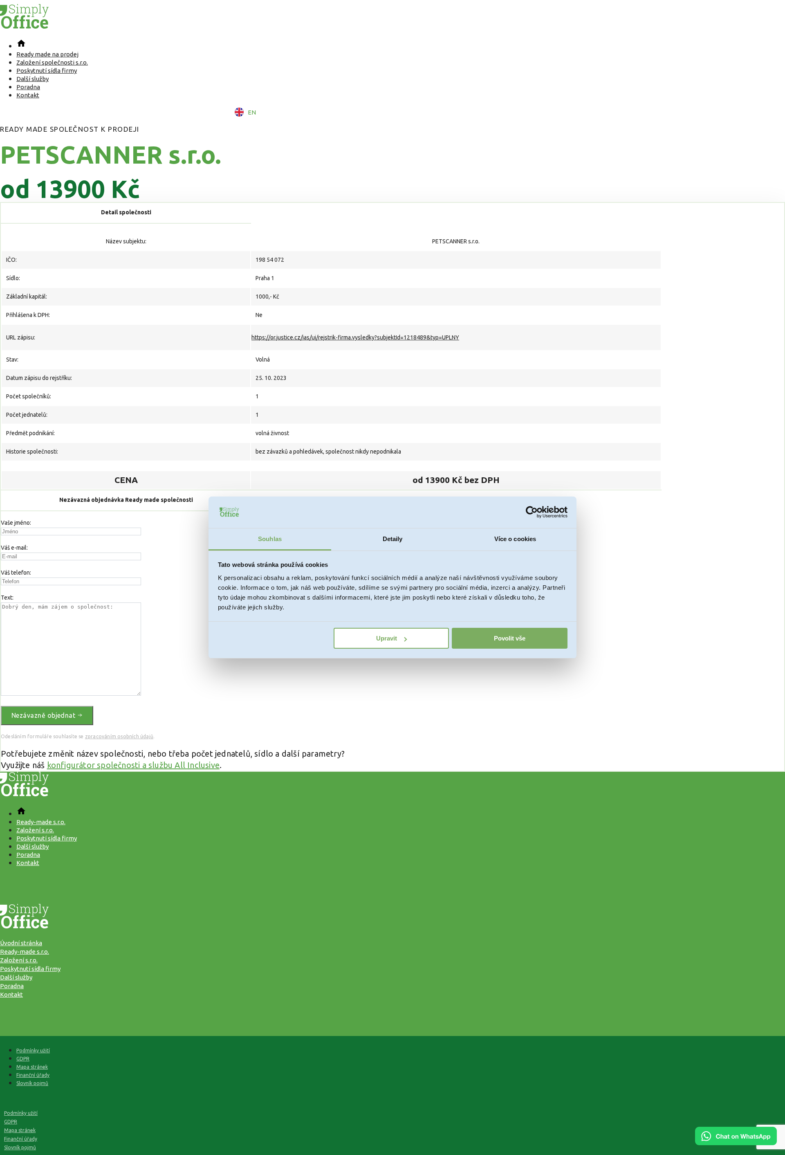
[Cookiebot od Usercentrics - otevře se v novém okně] (531, 512)
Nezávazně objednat (44, 715)
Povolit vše (509, 638)
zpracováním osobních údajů (119, 736)
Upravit (386, 638)
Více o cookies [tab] (515, 538)
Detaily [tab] (393, 538)
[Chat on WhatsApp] (736, 1142)
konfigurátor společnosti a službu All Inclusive (133, 765)
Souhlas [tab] (270, 538)
